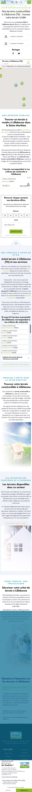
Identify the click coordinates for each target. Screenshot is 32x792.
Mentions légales (8, 759)
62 (16, 215)
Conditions (24, 235)
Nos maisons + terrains (24, 756)
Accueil (3, 7)
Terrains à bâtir (12, 7)
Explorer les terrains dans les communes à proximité (12, 358)
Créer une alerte (16, 231)
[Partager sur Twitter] (19, 53)
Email (16, 220)
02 (5, 215)
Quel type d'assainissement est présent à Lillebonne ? (15, 688)
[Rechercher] (21, 2)
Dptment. (16, 211)
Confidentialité (19, 235)
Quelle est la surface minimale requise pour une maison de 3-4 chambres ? (14, 712)
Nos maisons (24, 750)
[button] (24, 98)
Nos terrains (24, 753)
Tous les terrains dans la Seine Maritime (16, 364)
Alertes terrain (8, 753)
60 (10, 215)
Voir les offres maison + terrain (16, 523)
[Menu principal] (29, 2)
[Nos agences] (17, 2)
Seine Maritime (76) (23, 7)
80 (27, 215)
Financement (24, 759)
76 (21, 215)
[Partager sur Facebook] (13, 53)
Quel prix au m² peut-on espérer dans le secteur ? (15, 718)
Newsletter (8, 756)
